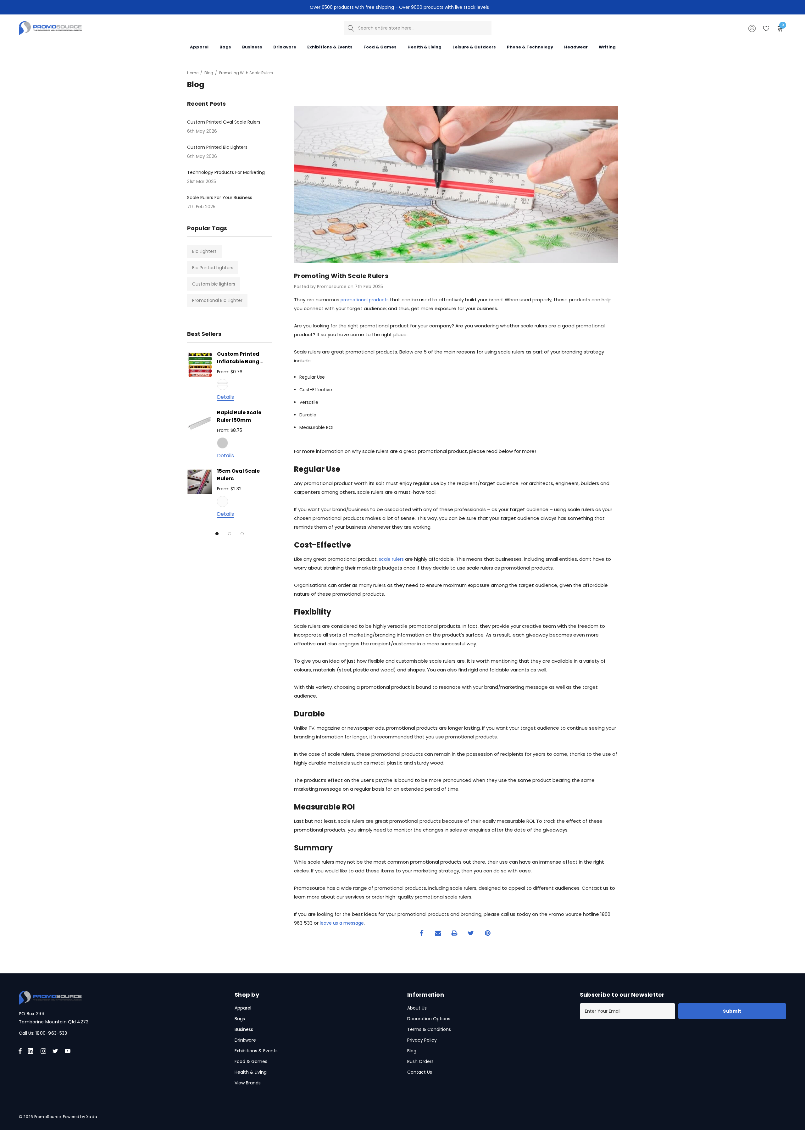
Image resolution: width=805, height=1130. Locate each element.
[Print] (454, 933)
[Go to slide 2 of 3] (229, 533)
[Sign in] (751, 28)
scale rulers (391, 559)
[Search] (351, 28)
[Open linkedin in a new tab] (31, 1051)
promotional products (365, 300)
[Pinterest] (488, 933)
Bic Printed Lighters (212, 267)
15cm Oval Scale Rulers (238, 474)
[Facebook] (422, 933)
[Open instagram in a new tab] (44, 1051)
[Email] (438, 933)
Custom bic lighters (213, 284)
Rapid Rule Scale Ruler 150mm (239, 416)
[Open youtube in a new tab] (68, 1051)
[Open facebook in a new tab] (20, 1051)
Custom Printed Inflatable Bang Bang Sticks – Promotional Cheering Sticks (238, 358)
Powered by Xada (80, 1116)
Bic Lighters (204, 251)
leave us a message (342, 923)
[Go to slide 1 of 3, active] (217, 533)
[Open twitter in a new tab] (56, 1051)
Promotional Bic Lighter (217, 300)
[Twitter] (471, 933)
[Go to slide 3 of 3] (242, 533)
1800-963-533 (51, 1033)
